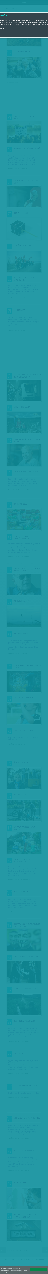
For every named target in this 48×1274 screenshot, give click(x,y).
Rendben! (38, 1269)
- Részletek (27, 1272)
